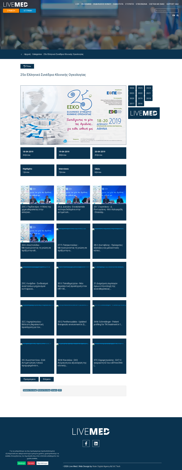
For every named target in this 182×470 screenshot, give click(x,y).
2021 (148, 93)
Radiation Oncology (29, 390)
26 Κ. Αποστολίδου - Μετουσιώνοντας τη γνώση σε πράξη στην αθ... (36, 248)
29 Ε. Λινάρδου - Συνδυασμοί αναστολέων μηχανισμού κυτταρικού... (35, 286)
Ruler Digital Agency (101, 466)
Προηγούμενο (30, 379)
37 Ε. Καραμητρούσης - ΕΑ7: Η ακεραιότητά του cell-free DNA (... (108, 363)
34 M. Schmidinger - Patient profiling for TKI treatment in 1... (108, 323)
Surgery (54, 390)
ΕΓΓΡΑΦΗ (28, 11)
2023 (132, 93)
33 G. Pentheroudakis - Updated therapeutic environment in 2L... (72, 323)
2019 (59, 390)
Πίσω (28, 66)
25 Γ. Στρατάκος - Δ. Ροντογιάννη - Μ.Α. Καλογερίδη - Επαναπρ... (108, 209)
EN (173, 15)
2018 (148, 98)
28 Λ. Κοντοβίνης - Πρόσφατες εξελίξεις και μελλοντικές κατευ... (108, 248)
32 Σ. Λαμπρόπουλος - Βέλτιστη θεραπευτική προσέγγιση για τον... (32, 324)
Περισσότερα (42, 463)
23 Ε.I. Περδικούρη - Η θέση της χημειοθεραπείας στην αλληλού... (36, 209)
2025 (140, 88)
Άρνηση (31, 463)
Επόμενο (47, 379)
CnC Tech (116, 466)
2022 (140, 93)
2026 (132, 88)
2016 (140, 104)
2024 (148, 88)
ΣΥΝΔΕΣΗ (11, 11)
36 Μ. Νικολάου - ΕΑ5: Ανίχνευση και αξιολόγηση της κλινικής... (72, 363)
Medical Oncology (44, 390)
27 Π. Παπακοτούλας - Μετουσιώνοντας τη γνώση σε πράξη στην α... (72, 248)
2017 (132, 104)
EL (178, 15)
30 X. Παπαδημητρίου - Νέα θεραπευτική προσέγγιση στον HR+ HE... (72, 286)
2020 (132, 98)
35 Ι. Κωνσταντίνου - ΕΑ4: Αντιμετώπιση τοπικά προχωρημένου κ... (33, 363)
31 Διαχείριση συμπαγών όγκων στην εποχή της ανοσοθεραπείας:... (105, 286)
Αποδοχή (21, 463)
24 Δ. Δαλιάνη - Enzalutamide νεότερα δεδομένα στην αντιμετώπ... (71, 209)
